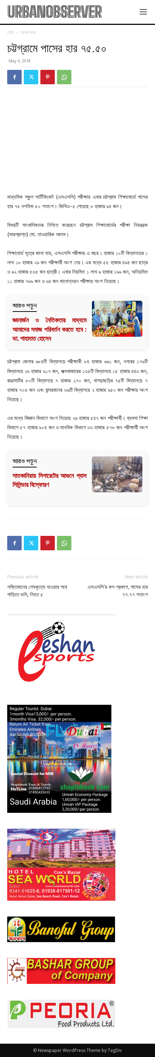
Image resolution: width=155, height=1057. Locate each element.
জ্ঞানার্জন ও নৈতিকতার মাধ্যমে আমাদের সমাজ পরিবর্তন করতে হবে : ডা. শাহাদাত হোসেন (50, 329)
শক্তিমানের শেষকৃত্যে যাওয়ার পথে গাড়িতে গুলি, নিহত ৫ (37, 591)
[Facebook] (14, 77)
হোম (10, 32)
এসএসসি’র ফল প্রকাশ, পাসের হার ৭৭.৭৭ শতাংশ (118, 591)
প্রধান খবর (28, 32)
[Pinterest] (47, 77)
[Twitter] (31, 77)
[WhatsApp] (64, 77)
